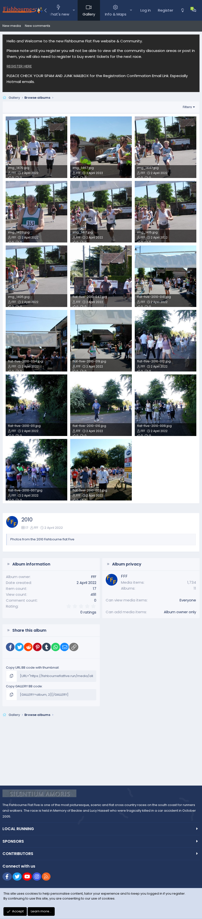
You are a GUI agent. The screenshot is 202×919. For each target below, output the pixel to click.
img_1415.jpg (147, 232)
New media (11, 25)
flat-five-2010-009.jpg (154, 425)
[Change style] (182, 10)
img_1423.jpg (19, 232)
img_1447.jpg (148, 167)
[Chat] (194, 10)
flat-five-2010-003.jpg (90, 490)
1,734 (191, 582)
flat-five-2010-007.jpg (25, 490)
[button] (74, 10)
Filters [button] (187, 107)
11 (195, 588)
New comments (37, 25)
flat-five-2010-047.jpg (90, 296)
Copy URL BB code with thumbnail (32, 667)
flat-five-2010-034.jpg (25, 361)
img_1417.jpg (83, 232)
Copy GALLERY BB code (24, 686)
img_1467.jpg (83, 167)
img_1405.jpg (19, 296)
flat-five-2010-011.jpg (24, 425)
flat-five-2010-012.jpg (154, 361)
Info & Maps (115, 14)
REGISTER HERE (19, 66)
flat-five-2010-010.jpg (89, 425)
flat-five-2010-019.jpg (89, 361)
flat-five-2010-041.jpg (154, 296)
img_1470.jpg (18, 167)
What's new (58, 14)
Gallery (89, 14)
